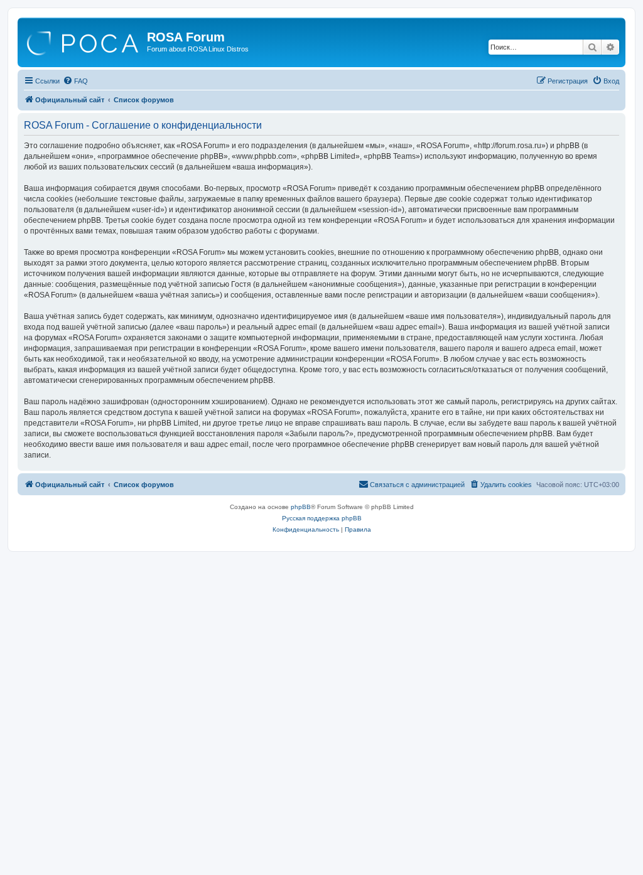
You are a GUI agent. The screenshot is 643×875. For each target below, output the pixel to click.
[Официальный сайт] (84, 41)
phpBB (301, 506)
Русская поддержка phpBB (322, 518)
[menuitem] (75, 81)
